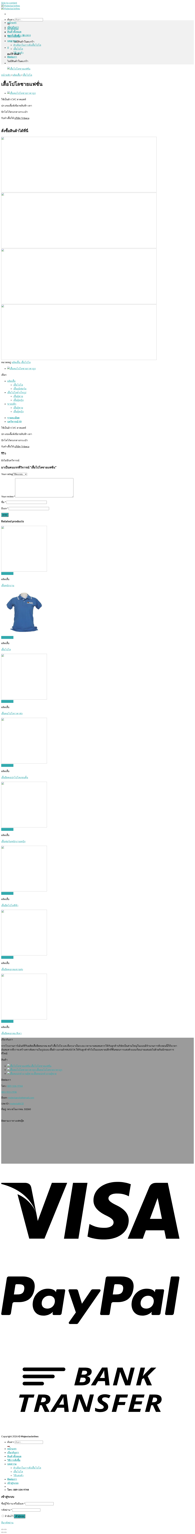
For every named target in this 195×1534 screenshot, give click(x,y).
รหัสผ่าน (6, 1509)
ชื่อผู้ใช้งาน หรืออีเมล (13, 1503)
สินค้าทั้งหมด (14, 31)
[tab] (93, 418)
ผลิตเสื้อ (16, 74)
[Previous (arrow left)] (2, 1532)
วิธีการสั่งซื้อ (13, 36)
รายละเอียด (13, 417)
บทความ (12, 40)
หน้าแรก (11, 22)
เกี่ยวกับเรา (13, 27)
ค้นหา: (10, 19)
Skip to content (9, 2)
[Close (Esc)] (2, 1529)
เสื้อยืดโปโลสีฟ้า (9, 905)
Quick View (7, 573)
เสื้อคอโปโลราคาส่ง (12, 713)
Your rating (7, 474)
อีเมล (4, 508)
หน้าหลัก (6, 74)
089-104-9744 (15, 1085)
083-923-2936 (9, 1091)
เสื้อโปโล (18, 48)
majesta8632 (17, 1103)
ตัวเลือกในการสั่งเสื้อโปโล (27, 44)
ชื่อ (3, 502)
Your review (8, 496)
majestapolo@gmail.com (21, 1097)
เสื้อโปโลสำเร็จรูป (16, 392)
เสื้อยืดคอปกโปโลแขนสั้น (14, 777)
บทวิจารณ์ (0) (14, 421)
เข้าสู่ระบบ (19, 1516)
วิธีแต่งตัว (18, 52)
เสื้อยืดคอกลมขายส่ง (12, 969)
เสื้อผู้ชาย (18, 396)
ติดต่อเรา (12, 56)
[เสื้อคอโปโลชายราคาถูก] (21, 93)
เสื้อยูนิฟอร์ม (20, 388)
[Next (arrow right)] (5, 1532)
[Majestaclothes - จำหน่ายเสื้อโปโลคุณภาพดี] (10, 7)
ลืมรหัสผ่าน (7, 1522)
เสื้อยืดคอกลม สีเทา (11, 1033)
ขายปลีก (11, 403)
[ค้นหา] (8, 1446)
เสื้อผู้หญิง (18, 400)
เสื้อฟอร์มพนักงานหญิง (13, 841)
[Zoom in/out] (5, 1529)
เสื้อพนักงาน (7, 585)
